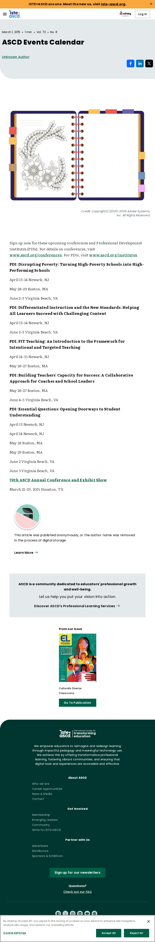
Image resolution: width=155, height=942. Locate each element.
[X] (65, 913)
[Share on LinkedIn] (140, 63)
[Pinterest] (94, 913)
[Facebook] (58, 913)
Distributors (40, 851)
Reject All (136, 933)
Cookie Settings (14, 933)
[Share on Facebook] (130, 63)
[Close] (148, 921)
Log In (142, 14)
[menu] (4, 14)
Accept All (109, 933)
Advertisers (40, 846)
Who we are (40, 784)
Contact (38, 799)
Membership (41, 815)
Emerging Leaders (45, 820)
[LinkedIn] (80, 913)
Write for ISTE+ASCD (46, 830)
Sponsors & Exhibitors (47, 856)
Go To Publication (77, 703)
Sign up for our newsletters (77, 872)
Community (41, 825)
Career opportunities (47, 789)
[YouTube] (87, 913)
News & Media (42, 794)
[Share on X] (149, 63)
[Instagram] (72, 913)
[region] (77, 928)
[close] (151, 4)
